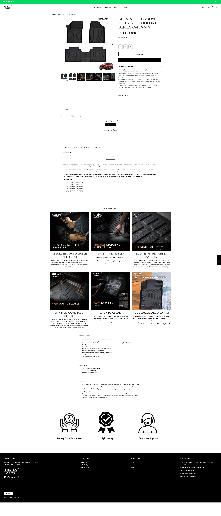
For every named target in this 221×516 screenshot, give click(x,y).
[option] (87, 44)
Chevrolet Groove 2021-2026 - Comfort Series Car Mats (66, 14)
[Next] (113, 44)
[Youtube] (9, 1)
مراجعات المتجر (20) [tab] (76, 116)
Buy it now (140, 60)
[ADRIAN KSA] (7, 7)
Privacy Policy (84, 462)
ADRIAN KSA (123, 37)
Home (51, 14)
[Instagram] (6, 1)
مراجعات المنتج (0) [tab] (64, 116)
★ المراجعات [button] (219, 260)
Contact (133, 465)
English (214, 1)
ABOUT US (107, 7)
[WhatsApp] (13, 1)
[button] (203, 7)
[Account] (208, 7)
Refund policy (84, 465)
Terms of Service (85, 470)
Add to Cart (139, 54)
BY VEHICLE (97, 7)
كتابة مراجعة (110, 124)
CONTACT (117, 7)
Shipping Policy (85, 467)
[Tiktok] (11, 1)
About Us (133, 467)
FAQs (125, 7)
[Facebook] (4, 1)
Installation (133, 470)
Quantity (121, 43)
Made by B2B (16, 497)
